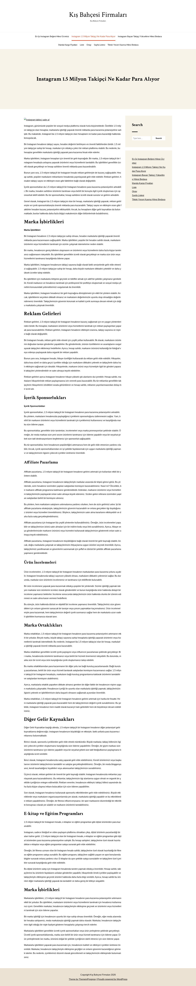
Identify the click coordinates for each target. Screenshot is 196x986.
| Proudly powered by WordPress (111, 979)
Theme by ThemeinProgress (82, 979)
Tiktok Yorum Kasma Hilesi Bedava (123, 45)
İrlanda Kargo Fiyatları (67, 45)
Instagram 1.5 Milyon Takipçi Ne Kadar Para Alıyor (93, 36)
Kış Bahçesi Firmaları (98, 16)
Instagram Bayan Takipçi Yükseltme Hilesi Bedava (140, 36)
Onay (89, 45)
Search (137, 124)
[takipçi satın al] (36, 120)
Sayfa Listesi (99, 45)
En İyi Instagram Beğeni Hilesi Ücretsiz (52, 36)
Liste (82, 45)
